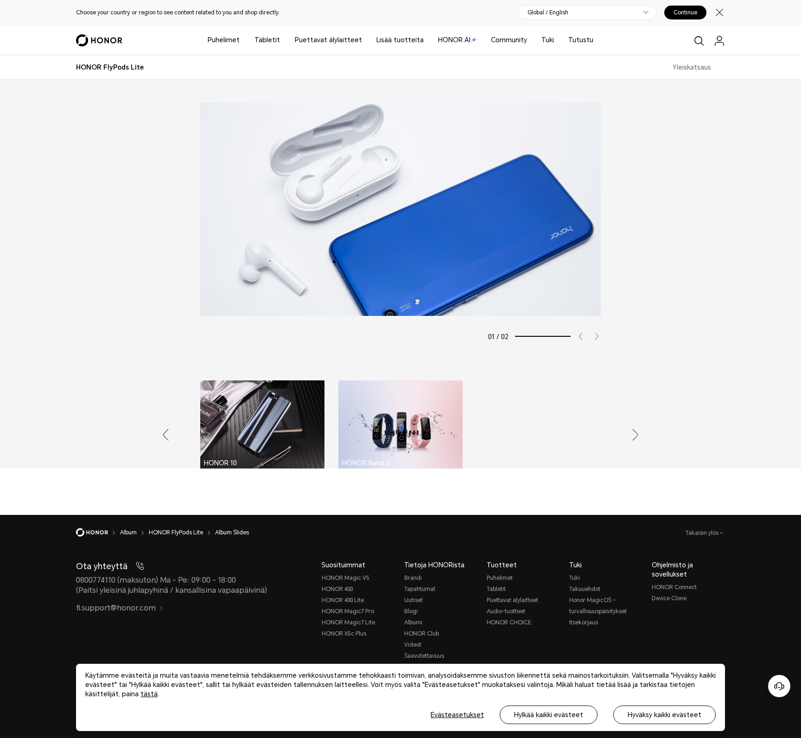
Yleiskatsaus (692, 67)
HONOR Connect (674, 587)
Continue (685, 12)
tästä (149, 694)
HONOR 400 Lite (343, 600)
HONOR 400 (337, 589)
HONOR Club (421, 633)
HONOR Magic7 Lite (348, 622)
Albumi (413, 622)
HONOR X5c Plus (344, 633)
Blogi (411, 611)
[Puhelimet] (243, 40)
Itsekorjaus (583, 622)
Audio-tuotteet (506, 611)
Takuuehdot (584, 589)
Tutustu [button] (580, 40)
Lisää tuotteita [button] (400, 40)
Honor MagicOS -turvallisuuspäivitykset (598, 606)
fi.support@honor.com (116, 607)
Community (509, 40)
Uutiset (413, 600)
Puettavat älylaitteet (328, 40)
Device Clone (669, 598)
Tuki (547, 40)
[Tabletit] (283, 40)
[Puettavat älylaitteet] (365, 40)
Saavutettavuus (424, 656)
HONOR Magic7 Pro (348, 611)
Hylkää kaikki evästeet (548, 715)
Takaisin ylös (703, 533)
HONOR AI (454, 40)
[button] (577, 336)
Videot (412, 645)
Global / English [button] (548, 12)
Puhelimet (224, 40)
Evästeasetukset (457, 715)
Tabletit (267, 40)
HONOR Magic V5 (345, 578)
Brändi (413, 578)
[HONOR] (98, 532)
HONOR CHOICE (509, 622)
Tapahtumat (419, 589)
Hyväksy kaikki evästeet (664, 715)
